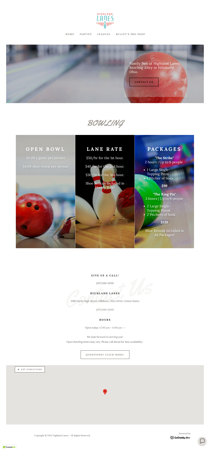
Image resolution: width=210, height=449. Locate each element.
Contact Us (144, 82)
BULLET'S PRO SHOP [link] (130, 34)
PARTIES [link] (86, 34)
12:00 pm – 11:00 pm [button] (110, 327)
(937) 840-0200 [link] (105, 309)
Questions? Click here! (105, 354)
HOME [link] (69, 34)
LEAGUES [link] (104, 34)
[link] (105, 20)
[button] (123, 328)
